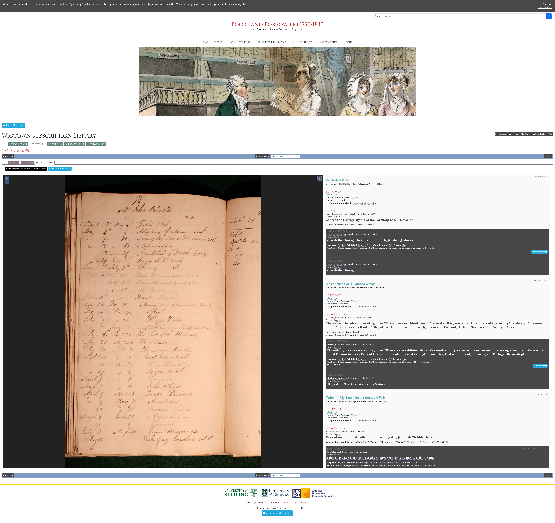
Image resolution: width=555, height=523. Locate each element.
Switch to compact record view (507, 134)
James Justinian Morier (337, 214)
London (362, 245)
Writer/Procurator (367, 203)
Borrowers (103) (74, 144)
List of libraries (14, 125)
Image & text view (45, 162)
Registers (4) (37, 144)
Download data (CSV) (544, 134)
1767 (390, 359)
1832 (390, 245)
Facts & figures (96, 144)
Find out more (545, 7)
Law (355, 203)
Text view (13, 162)
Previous (9, 156)
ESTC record (539, 366)
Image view (27, 162)
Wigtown (355, 197)
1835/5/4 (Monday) (346, 287)
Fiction (337, 217)
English (341, 245)
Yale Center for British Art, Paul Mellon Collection (288, 502)
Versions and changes (278, 513)
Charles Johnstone (335, 317)
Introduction (18, 144)
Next (547, 156)
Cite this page (526, 134)
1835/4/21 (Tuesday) (347, 184)
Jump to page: (277, 156)
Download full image (61, 169)
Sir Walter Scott (333, 431)
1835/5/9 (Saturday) (347, 401)
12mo (404, 245)
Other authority (538, 252)
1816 (402, 463)
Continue (547, 4)
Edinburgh (363, 463)
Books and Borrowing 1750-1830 (277, 24)
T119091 (337, 365)
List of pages (263, 156)
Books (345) (55, 144)
